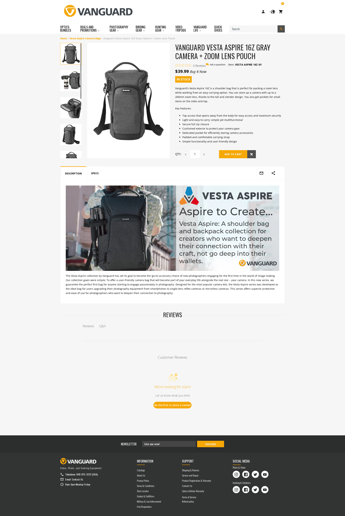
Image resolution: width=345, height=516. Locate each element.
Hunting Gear (160, 28)
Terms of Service (189, 497)
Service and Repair (190, 475)
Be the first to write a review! (172, 405)
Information (145, 461)
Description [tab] (73, 173)
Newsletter (129, 444)
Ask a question (218, 64)
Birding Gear (140, 28)
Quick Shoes (218, 28)
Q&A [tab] (102, 326)
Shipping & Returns (190, 470)
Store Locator (143, 491)
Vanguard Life (200, 28)
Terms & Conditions (145, 486)
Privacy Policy (143, 480)
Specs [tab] (95, 173)
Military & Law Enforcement (149, 501)
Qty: (178, 154)
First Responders (144, 506)
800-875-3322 (83, 474)
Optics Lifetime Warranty (193, 491)
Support (188, 461)
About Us (141, 475)
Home (63, 38)
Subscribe (210, 444)
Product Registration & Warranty (196, 480)
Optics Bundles (65, 28)
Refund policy (188, 501)
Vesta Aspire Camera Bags (85, 38)
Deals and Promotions (88, 28)
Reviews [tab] (88, 326)
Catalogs (141, 470)
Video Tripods (180, 28)
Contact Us (77, 479)
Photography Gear (119, 28)
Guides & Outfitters (145, 496)
